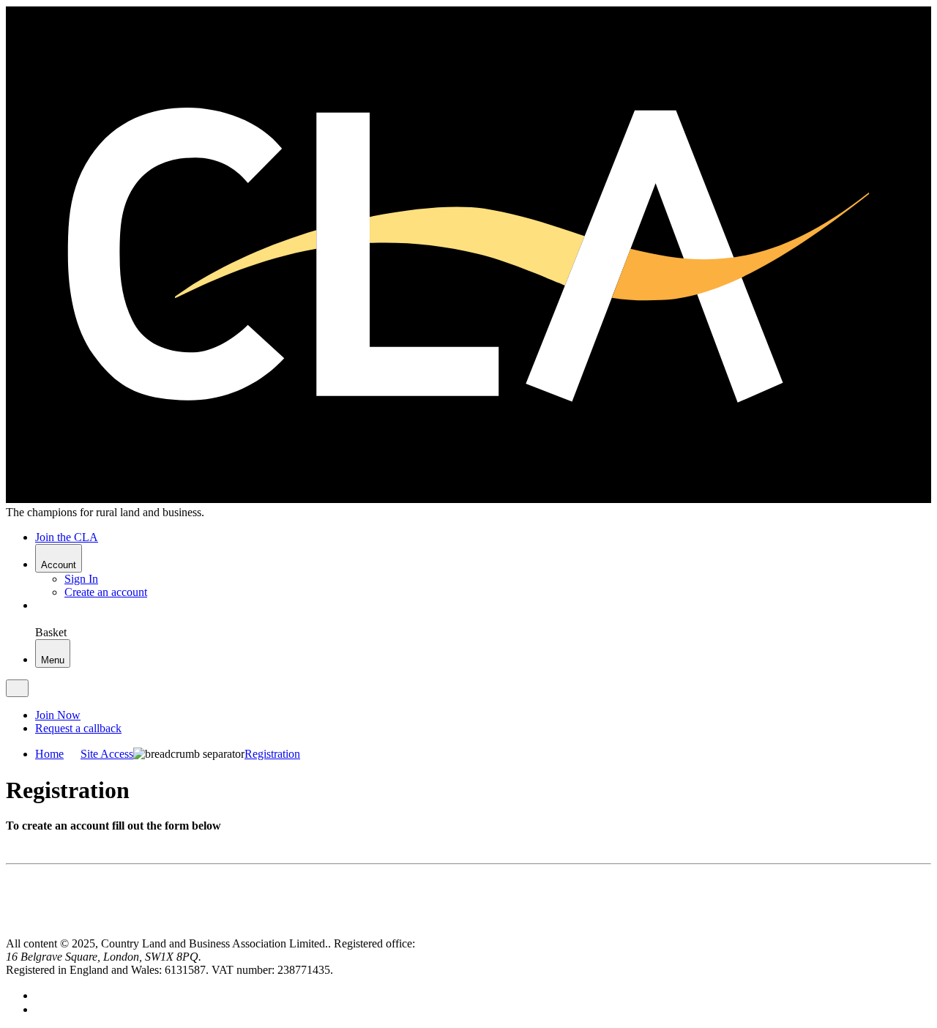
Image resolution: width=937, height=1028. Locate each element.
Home (49, 754)
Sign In (81, 579)
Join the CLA (66, 537)
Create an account (105, 592)
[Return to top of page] (11, 930)
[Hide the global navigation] (17, 688)
